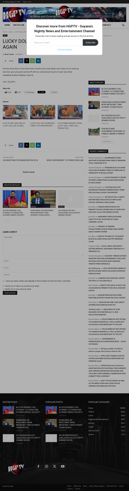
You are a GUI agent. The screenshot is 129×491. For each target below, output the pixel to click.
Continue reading (64, 50)
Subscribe (90, 42)
